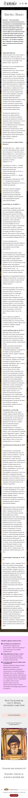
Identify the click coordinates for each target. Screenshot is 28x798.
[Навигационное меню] (26, 3)
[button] (20, 3)
